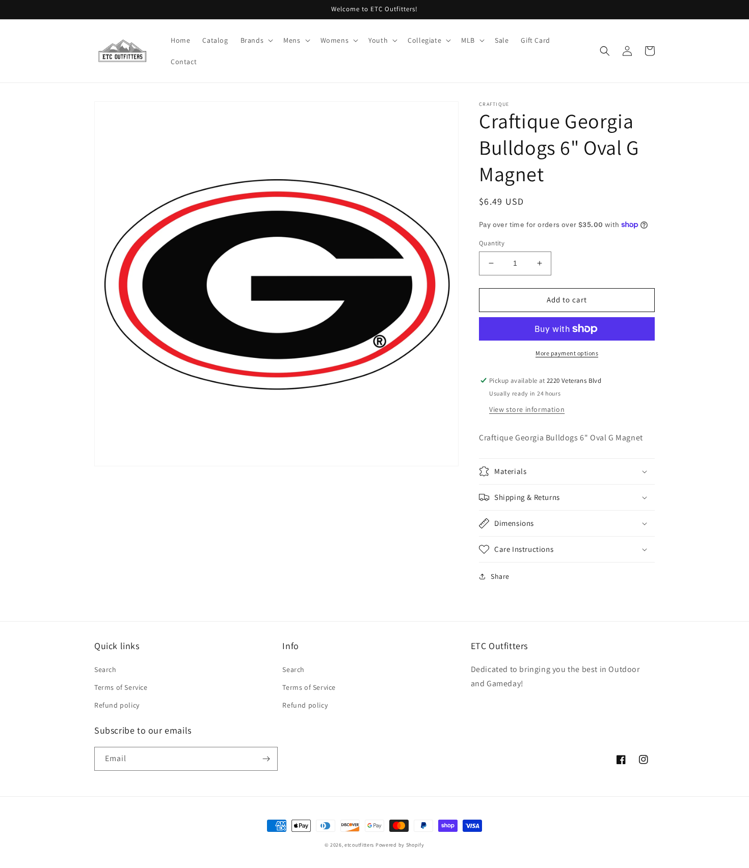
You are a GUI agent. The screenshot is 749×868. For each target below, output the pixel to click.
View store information (527, 409)
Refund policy (117, 705)
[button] (295, 40)
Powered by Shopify (400, 845)
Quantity (491, 243)
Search (105, 669)
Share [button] (500, 576)
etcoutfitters (359, 845)
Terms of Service (121, 687)
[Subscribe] (266, 759)
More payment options (567, 353)
